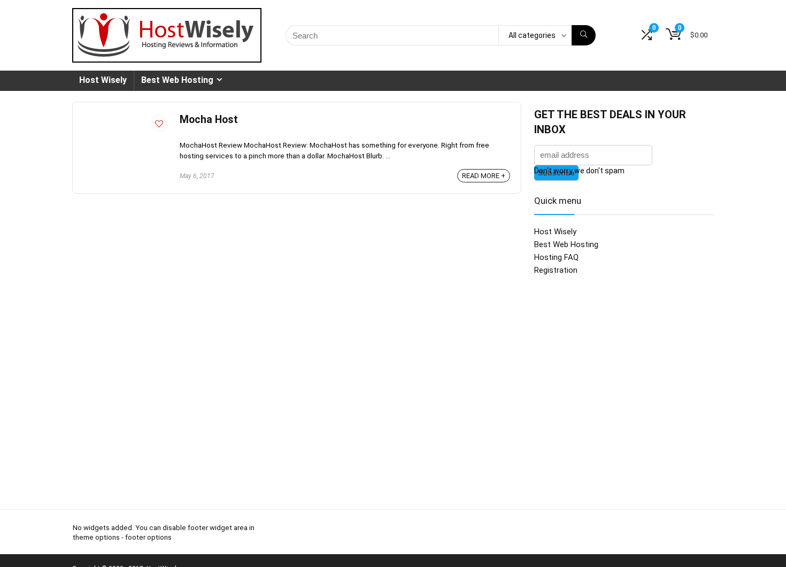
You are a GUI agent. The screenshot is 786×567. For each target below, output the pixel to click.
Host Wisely (103, 80)
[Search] (584, 35)
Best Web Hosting (177, 80)
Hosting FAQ (556, 257)
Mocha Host (209, 119)
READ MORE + (483, 176)
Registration (555, 270)
